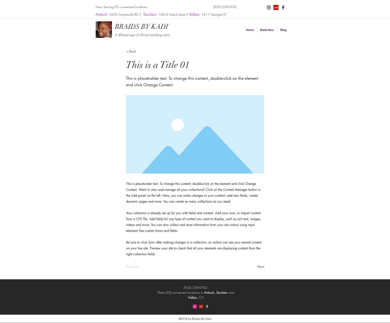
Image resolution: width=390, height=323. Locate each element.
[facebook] (283, 7)
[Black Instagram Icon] (268, 7)
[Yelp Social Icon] (275, 7)
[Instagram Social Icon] (195, 306)
